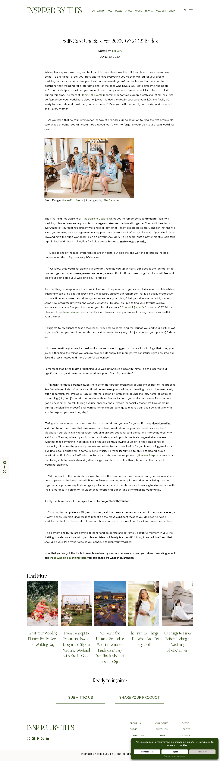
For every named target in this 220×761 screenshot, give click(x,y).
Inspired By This (54, 11)
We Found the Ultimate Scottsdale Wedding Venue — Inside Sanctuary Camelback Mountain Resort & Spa (109, 647)
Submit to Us (80, 698)
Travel (186, 723)
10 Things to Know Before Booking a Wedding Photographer (177, 642)
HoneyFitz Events (73, 200)
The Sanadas (111, 200)
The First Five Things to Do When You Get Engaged (143, 639)
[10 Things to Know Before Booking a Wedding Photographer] (177, 603)
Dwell (162, 735)
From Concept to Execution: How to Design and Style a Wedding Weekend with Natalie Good (76, 645)
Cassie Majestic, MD (134, 307)
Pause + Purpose (148, 455)
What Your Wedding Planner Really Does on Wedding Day (42, 639)
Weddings (162, 729)
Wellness (184, 735)
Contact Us (137, 735)
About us (135, 723)
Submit (134, 729)
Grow (186, 729)
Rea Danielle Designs (95, 218)
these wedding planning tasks (68, 557)
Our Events (161, 723)
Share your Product (139, 698)
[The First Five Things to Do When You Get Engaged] (143, 603)
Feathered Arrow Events (73, 312)
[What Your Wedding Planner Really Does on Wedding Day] (42, 603)
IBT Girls (117, 51)
